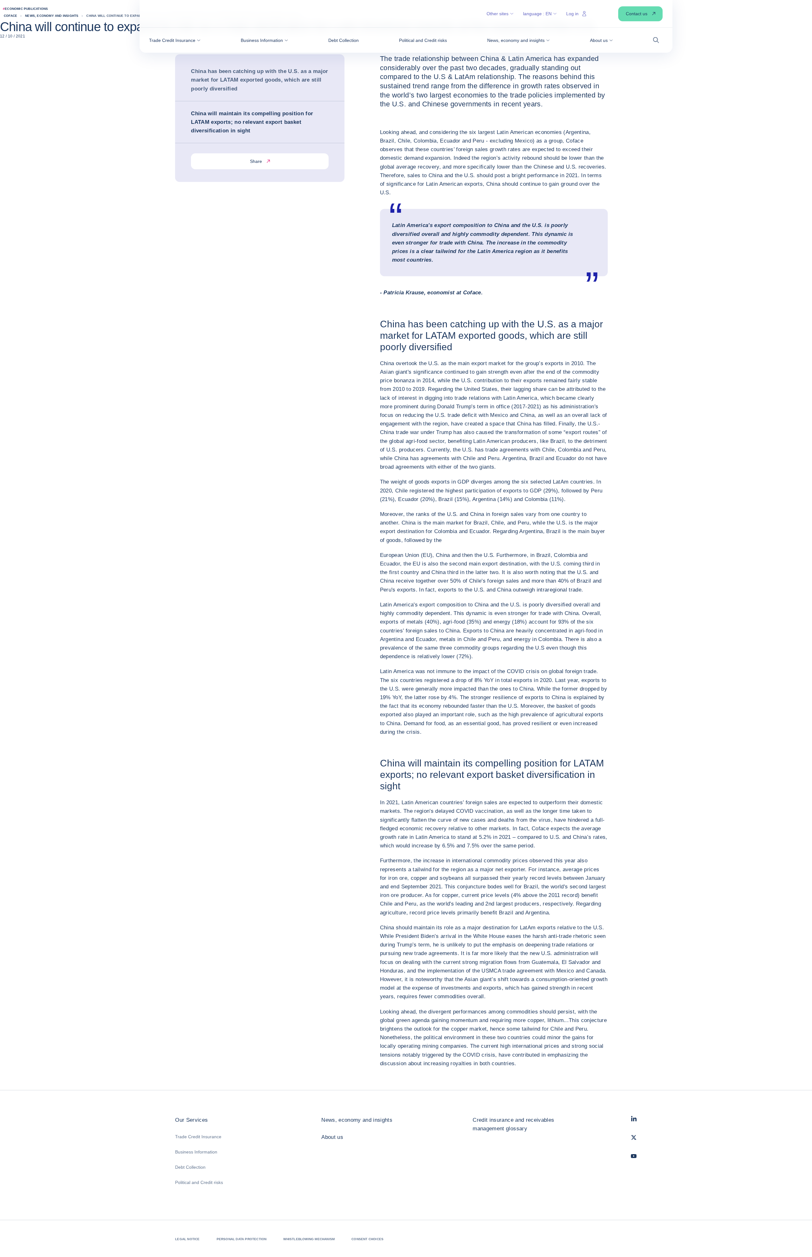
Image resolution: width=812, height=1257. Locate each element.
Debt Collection (190, 1167)
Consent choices (367, 1239)
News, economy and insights (356, 1120)
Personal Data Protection (242, 1239)
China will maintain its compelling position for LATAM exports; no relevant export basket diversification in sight (252, 122)
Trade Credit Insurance (198, 1136)
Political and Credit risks (199, 1182)
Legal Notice (187, 1239)
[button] (174, 40)
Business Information (196, 1151)
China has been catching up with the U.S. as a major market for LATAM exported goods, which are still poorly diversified (259, 79)
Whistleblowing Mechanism (309, 1239)
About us (332, 1137)
